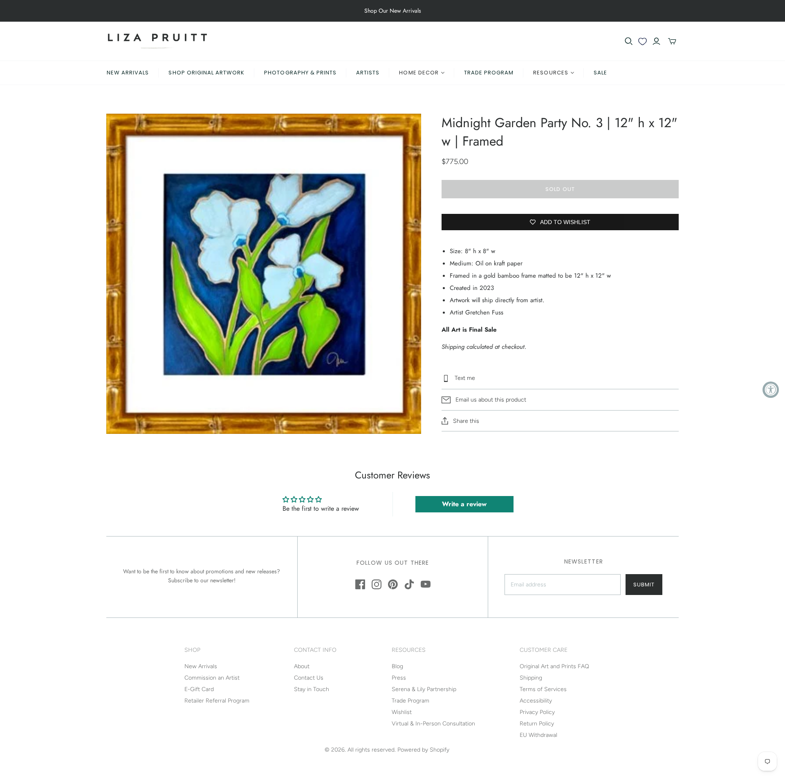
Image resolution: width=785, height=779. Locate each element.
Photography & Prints (300, 72)
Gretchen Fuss (484, 312)
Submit (644, 584)
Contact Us (308, 677)
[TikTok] (409, 584)
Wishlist (402, 712)
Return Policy (537, 723)
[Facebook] (360, 584)
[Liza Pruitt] (157, 41)
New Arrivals (128, 72)
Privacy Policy (537, 712)
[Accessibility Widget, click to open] (771, 390)
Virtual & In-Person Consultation (433, 723)
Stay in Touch (311, 689)
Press (399, 677)
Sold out (559, 189)
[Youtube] (426, 584)
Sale (600, 72)
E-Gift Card (199, 689)
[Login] (656, 41)
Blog (397, 666)
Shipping (531, 677)
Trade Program (489, 72)
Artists (367, 72)
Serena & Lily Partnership (424, 689)
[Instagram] (376, 584)
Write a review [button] (464, 504)
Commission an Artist (212, 677)
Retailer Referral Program (216, 700)
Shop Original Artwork (206, 72)
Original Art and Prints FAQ (554, 666)
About (302, 666)
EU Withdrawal (538, 735)
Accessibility (536, 700)
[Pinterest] (393, 584)
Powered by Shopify (423, 749)
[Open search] (629, 41)
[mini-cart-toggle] (672, 41)
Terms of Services (543, 689)
